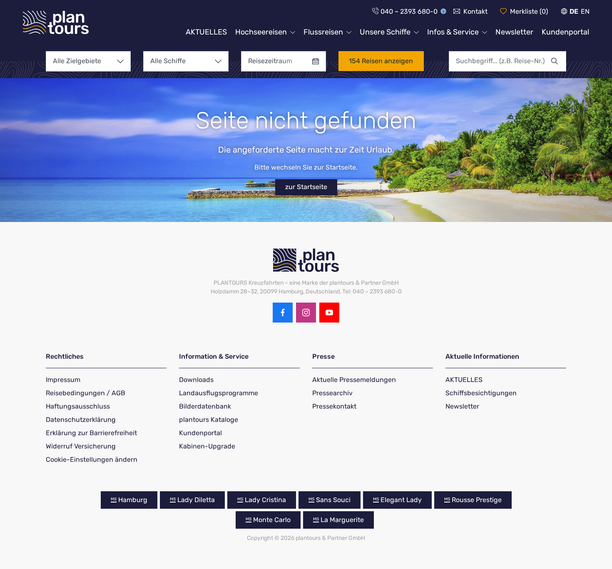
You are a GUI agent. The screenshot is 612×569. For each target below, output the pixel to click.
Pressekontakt (334, 406)
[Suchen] (558, 61)
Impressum (63, 380)
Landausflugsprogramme (218, 393)
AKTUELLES (206, 32)
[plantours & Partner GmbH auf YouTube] (329, 313)
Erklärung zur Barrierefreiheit (91, 433)
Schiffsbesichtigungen (481, 393)
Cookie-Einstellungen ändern (91, 459)
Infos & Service (453, 32)
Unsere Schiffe (385, 32)
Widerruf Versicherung (81, 446)
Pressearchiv (332, 393)
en (585, 11)
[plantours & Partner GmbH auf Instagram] (306, 313)
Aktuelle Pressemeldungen (354, 380)
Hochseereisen (261, 32)
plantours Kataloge (208, 420)
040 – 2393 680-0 (409, 11)
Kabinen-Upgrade (207, 446)
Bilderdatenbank (205, 406)
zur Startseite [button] (306, 187)
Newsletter (514, 32)
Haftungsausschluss (78, 406)
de (574, 11)
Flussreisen (323, 32)
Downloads (196, 380)
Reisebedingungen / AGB (85, 393)
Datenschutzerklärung (81, 420)
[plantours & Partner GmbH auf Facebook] (283, 313)
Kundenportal (565, 32)
